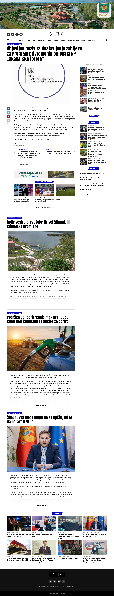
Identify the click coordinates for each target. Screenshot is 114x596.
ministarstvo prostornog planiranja (41, 144)
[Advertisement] (93, 262)
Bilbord (83, 40)
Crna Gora (21, 40)
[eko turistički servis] (44, 177)
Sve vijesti (42, 586)
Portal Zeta (24, 164)
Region (28, 40)
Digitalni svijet (42, 40)
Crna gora (25, 144)
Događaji (63, 40)
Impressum (62, 586)
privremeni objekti (58, 144)
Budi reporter (91, 40)
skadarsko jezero (19, 145)
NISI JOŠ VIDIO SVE (85, 190)
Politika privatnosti (52, 586)
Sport (49, 40)
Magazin (56, 40)
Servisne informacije (73, 40)
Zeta (34, 40)
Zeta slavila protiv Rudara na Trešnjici (91, 194)
